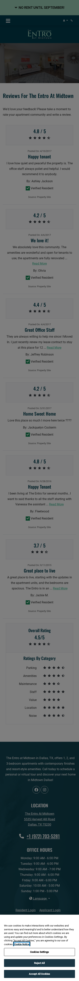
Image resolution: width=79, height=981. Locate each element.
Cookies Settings (39, 951)
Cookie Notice (21, 944)
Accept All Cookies (39, 973)
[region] (39, 948)
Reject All (39, 963)
